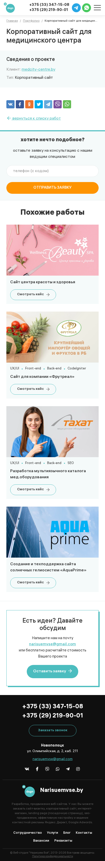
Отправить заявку (52, 188)
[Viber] (58, 104)
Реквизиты (63, 841)
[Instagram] (78, 769)
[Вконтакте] (27, 769)
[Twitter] (39, 104)
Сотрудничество (27, 833)
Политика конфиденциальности (52, 856)
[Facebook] (20, 104)
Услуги (52, 833)
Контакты (84, 833)
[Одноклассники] (29, 104)
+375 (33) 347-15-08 (52, 707)
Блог (67, 833)
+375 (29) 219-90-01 (48, 10)
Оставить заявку (50, 671)
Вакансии (41, 841)
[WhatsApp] (67, 104)
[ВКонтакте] (10, 104)
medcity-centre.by (38, 70)
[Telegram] (48, 104)
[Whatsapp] (58, 769)
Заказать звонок (52, 731)
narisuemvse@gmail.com (52, 644)
